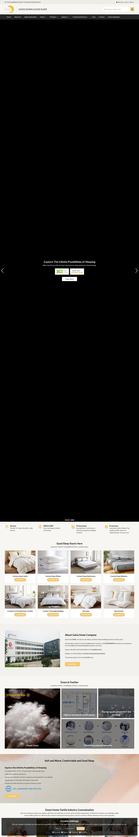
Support (64, 17)
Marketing (84, 832)
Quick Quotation (114, 17)
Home (9, 17)
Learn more (69, 279)
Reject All (58, 828)
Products (53, 17)
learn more (20, 580)
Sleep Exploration (30, 17)
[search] (132, 9)
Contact (102, 17)
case (93, 17)
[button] (136, 270)
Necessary (57, 832)
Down (42, 17)
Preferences (74, 832)
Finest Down (32, 745)
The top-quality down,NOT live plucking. (116, 713)
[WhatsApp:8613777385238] (135, 814)
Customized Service (79, 17)
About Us (17, 17)
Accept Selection (69, 828)
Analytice (65, 832)
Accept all (81, 828)
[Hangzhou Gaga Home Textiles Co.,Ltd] (10, 9)
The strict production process (98, 745)
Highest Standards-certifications (79, 714)
